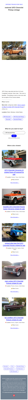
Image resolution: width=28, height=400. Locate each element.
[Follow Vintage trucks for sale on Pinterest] (14, 396)
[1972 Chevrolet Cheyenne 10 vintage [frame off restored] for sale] (14, 168)
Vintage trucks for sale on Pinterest (19, 392)
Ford (12, 366)
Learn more (22, 390)
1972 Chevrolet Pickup (18, 116)
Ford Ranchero (19, 368)
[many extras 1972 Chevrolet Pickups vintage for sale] (14, 279)
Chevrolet (8, 119)
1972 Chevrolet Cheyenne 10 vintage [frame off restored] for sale (14, 172)
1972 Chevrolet (6, 116)
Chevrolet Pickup (17, 119)
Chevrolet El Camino (8, 368)
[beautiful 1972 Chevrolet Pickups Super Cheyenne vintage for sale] (14, 204)
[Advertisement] (14, 26)
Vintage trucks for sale (14, 4)
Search (14, 135)
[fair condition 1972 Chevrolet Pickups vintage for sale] (14, 315)
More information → (15, 182)
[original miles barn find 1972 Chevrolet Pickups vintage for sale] (14, 241)
